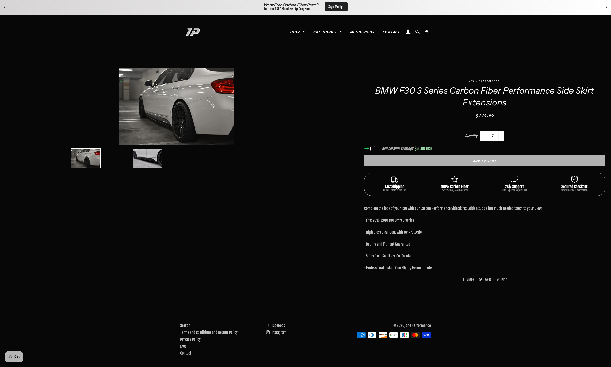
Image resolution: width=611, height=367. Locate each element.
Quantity (471, 136)
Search (185, 325)
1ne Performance (418, 325)
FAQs (183, 346)
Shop (295, 32)
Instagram (279, 332)
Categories (325, 32)
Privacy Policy (190, 339)
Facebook (278, 325)
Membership (362, 32)
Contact (391, 32)
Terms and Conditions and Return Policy (209, 332)
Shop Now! (333, 7)
